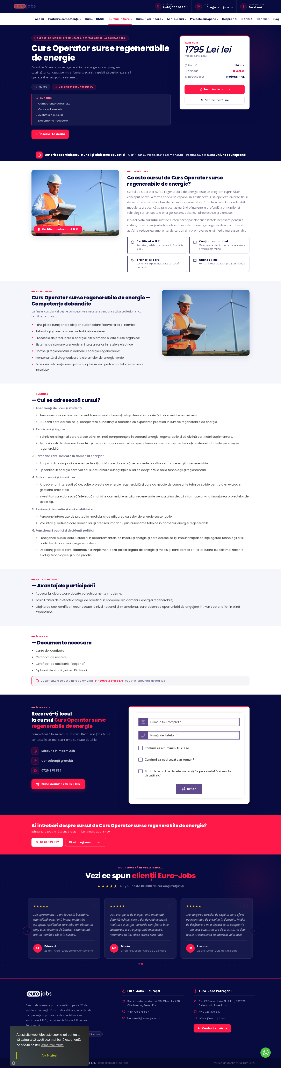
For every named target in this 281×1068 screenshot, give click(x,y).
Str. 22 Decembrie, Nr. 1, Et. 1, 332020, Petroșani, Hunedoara (222, 1003)
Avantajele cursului (50, 115)
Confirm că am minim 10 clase (167, 748)
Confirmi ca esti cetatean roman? (169, 760)
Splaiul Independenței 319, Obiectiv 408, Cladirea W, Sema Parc (153, 1003)
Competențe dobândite (54, 103)
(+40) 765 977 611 (175, 7)
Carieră (246, 19)
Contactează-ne (216, 100)
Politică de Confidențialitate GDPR (234, 1063)
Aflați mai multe (52, 1045)
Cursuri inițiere (119, 19)
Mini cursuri (175, 19)
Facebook (255, 7)
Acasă (39, 19)
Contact (263, 19)
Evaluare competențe (63, 19)
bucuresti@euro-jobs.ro (143, 1018)
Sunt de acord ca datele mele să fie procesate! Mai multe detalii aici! (188, 773)
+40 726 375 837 (138, 1012)
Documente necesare (53, 120)
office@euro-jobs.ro (218, 7)
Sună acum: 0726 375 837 (60, 784)
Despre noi (229, 19)
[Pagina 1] (139, 964)
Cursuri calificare (148, 19)
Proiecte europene (203, 19)
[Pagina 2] (142, 964)
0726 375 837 (49, 842)
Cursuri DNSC (94, 19)
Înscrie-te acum (52, 134)
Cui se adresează (50, 109)
